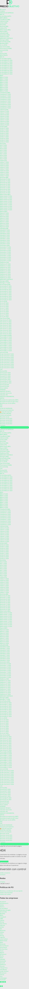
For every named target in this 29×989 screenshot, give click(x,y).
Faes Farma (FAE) (5, 47)
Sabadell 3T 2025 (5, 235)
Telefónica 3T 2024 (5, 276)
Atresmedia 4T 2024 (6, 296)
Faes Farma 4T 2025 (5, 323)
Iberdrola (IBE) (4, 26)
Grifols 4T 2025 (4, 131)
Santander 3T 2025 (5, 252)
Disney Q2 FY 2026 (5, 374)
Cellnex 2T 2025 (4, 118)
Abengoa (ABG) (4, 40)
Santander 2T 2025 (5, 254)
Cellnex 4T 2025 (4, 115)
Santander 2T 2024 (5, 261)
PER (1, 407)
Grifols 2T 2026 (4, 128)
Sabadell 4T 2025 (5, 233)
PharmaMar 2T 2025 (6, 344)
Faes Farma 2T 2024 (5, 334)
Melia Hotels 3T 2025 (6, 201)
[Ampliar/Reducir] (0, 982)
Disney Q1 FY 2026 (5, 376)
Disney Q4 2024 (4, 384)
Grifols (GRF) (3, 23)
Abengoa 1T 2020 (5, 283)
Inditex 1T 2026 (4, 162)
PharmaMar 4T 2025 (6, 340)
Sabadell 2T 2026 (5, 230)
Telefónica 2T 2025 (5, 271)
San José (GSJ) (4, 50)
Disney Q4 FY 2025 (5, 378)
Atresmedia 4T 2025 (6, 289)
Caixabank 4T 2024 (5, 104)
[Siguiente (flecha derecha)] (2, 986)
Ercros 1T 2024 (4, 315)
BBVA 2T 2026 (4, 77)
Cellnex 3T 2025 (4, 116)
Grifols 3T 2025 (4, 133)
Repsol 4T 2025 (4, 216)
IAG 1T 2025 (3, 154)
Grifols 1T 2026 (4, 130)
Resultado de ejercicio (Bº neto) (9, 401)
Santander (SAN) (5, 35)
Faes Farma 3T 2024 (5, 332)
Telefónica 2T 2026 (5, 264)
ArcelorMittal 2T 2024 (6, 74)
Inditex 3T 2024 (4, 172)
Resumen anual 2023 (6, 422)
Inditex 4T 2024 (4, 171)
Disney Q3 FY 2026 (5, 373)
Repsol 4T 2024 (4, 223)
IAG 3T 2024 (3, 157)
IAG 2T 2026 (3, 145)
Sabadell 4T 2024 (5, 240)
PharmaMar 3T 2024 (6, 349)
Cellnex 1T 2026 (4, 113)
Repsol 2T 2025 (4, 220)
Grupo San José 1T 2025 (7, 362)
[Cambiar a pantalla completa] (2, 982)
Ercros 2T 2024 (4, 313)
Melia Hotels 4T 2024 (6, 206)
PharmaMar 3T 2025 (6, 342)
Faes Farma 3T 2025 (5, 325)
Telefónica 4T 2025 (5, 267)
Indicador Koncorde (6, 393)
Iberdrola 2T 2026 (5, 179)
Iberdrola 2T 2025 (5, 186)
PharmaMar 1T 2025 (6, 345)
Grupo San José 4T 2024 (7, 364)
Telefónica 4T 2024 (5, 274)
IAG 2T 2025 (3, 152)
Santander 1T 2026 (5, 249)
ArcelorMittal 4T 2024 (6, 70)
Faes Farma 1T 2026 (5, 322)
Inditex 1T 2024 (4, 176)
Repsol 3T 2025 (4, 218)
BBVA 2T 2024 (4, 91)
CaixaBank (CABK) (5, 19)
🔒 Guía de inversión (6, 412)
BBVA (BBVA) (3, 18)
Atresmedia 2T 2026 (6, 286)
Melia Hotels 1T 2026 (6, 198)
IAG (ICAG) (3, 25)
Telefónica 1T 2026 (5, 266)
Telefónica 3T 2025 (5, 269)
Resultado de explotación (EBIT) (9, 400)
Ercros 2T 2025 (4, 306)
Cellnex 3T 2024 (4, 123)
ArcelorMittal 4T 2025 (6, 64)
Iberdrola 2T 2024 (5, 193)
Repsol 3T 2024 (4, 225)
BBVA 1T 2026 (4, 79)
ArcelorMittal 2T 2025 (6, 67)
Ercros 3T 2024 (4, 311)
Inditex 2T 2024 (4, 174)
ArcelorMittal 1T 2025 (6, 69)
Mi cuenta (3, 9)
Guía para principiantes (7, 410)
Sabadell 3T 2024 (5, 242)
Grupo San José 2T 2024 (7, 367)
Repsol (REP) (3, 31)
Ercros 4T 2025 (4, 303)
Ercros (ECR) (3, 45)
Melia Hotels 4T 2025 (6, 199)
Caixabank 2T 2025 (5, 101)
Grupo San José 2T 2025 (7, 361)
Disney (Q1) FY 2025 (5, 383)
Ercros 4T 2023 (4, 317)
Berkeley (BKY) (4, 43)
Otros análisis (4, 388)
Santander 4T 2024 (5, 257)
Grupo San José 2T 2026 (7, 354)
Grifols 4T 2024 (4, 138)
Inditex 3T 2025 (4, 165)
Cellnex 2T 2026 (4, 111)
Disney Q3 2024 (4, 386)
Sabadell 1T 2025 (5, 238)
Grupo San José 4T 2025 (7, 357)
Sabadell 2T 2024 (5, 244)
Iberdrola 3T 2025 (5, 184)
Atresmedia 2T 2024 (6, 300)
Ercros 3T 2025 (4, 305)
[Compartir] (3, 982)
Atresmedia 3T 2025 (6, 291)
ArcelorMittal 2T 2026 (6, 60)
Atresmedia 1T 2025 (6, 294)
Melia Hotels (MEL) (5, 30)
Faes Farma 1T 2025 (5, 328)
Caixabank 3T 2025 (5, 99)
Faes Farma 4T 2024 (5, 330)
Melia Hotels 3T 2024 (6, 208)
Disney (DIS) (3, 53)
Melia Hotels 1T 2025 (6, 205)
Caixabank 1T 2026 (5, 96)
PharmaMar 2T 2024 (6, 351)
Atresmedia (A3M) (5, 42)
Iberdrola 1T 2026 (5, 181)
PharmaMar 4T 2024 (6, 347)
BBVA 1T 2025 (4, 86)
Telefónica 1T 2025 (5, 272)
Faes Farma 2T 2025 (5, 327)
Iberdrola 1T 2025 (5, 188)
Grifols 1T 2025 (4, 137)
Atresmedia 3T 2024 (6, 298)
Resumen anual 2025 (6, 418)
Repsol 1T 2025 (4, 221)
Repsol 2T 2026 (4, 213)
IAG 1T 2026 (3, 147)
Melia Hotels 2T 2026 (6, 196)
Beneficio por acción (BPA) (7, 403)
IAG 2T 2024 (3, 159)
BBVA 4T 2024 (4, 87)
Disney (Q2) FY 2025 (5, 381)
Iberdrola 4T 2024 (5, 189)
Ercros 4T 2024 (4, 310)
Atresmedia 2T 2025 (6, 293)
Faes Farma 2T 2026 (5, 320)
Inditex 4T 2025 (4, 164)
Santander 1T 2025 (5, 255)
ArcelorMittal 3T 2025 (6, 65)
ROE (1, 405)
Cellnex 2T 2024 (4, 125)
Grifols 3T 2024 (4, 140)
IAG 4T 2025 (3, 148)
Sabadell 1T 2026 (5, 232)
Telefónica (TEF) (4, 36)
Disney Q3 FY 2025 (5, 379)
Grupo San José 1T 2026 (7, 356)
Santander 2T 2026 (5, 247)
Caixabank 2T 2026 (5, 94)
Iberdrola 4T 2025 (5, 182)
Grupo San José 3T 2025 (7, 359)
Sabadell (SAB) (4, 33)
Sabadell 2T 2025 (5, 237)
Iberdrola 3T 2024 (5, 191)
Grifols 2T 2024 (4, 142)
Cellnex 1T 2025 (4, 120)
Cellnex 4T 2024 (4, 121)
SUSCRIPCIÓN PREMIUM (6, 427)
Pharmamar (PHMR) (6, 48)
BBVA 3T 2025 (4, 82)
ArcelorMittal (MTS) (5, 16)
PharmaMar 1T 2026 (6, 339)
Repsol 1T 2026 (4, 215)
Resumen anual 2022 (6, 424)
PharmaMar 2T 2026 (6, 337)
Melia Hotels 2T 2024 (6, 210)
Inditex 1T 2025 (4, 169)
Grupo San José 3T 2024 (7, 366)
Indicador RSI (4, 395)
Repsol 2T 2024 (4, 227)
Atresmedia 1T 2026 (6, 288)
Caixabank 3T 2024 (5, 106)
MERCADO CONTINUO (6, 38)
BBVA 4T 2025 (4, 81)
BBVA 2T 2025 (4, 84)
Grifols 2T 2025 (4, 135)
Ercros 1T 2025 (4, 308)
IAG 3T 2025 (3, 150)
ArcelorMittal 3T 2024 (6, 72)
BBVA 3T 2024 (4, 89)
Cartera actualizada (5, 415)
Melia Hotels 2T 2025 (6, 203)
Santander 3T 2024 (5, 259)
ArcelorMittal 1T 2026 (6, 62)
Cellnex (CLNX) (4, 21)
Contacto (2, 425)
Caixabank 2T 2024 (5, 108)
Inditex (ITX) (3, 28)
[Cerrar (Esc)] (5, 982)
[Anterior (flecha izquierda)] (0, 986)
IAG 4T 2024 (3, 155)
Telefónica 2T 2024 (5, 278)
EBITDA (2, 398)
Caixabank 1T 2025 (5, 103)
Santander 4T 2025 (5, 250)
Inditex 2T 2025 (4, 167)
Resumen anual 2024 (6, 420)
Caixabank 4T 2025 (5, 98)
